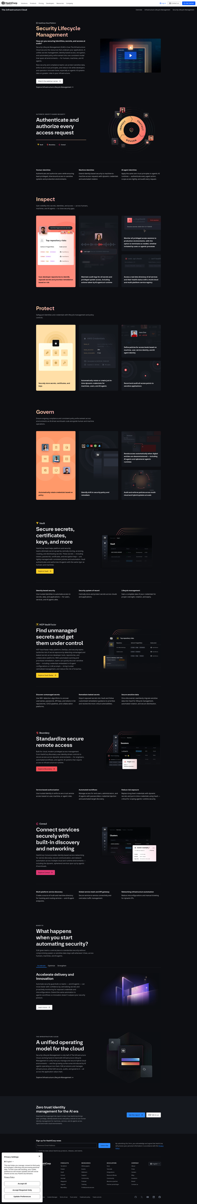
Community (85, 1178)
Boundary (64, 1187)
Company (69, 3)
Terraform (64, 1166)
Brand (133, 1181)
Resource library (112, 1175)
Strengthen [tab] (61, 966)
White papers (85, 1166)
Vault (62, 1172)
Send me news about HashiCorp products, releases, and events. (61, 1151)
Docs (108, 1166)
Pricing (41, 3)
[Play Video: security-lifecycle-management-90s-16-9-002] (130, 55)
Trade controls (97, 1197)
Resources (60, 3)
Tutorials (109, 1169)
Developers (50, 3)
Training (83, 1184)
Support (83, 1175)
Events (83, 1169)
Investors (134, 1178)
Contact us (134, 1184)
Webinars (84, 1172)
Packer (63, 1169)
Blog (132, 1175)
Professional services (87, 1187)
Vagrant (63, 1184)
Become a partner (112, 1181)
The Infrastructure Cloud (14, 9)
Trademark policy (85, 1197)
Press (133, 1169)
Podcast (83, 1181)
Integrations (110, 1172)
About (133, 1166)
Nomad (63, 1178)
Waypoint (64, 1181)
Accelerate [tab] (41, 966)
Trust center (73, 1197)
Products (33, 3)
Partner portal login (113, 1184)
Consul (63, 1175)
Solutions (24, 3)
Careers (133, 1172)
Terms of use (64, 1197)
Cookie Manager (52, 1197)
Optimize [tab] (51, 966)
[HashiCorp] (9, 3)
